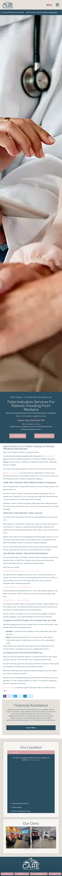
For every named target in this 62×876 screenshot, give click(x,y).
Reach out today (8, 688)
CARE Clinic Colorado (12, 473)
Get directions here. (33, 760)
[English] (47, 5)
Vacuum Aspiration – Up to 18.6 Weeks (17, 587)
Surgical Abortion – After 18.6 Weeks (16, 600)
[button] (8, 696)
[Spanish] (50, 5)
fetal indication (49, 456)
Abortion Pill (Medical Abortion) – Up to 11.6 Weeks (21, 571)
